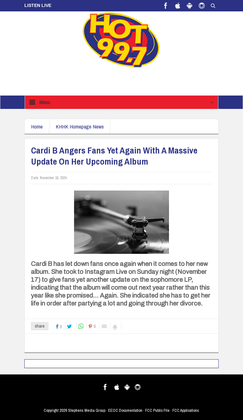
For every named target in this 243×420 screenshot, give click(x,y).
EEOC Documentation (125, 410)
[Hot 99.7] (121, 39)
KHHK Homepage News (80, 126)
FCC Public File (157, 410)
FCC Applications (185, 410)
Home (37, 126)
